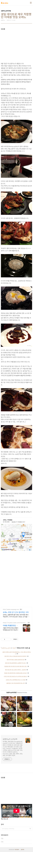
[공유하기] (6, 639)
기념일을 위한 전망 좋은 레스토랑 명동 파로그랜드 (15, 666)
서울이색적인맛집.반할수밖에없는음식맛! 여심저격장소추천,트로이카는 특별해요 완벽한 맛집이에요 (11, 629)
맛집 (14, 648)
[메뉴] (31, 3)
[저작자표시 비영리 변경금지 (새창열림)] (21, 639)
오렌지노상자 (6, 648)
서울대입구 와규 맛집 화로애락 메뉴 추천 (15, 683)
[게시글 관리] (9, 639)
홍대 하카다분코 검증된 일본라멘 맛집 (15, 659)
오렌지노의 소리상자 (10, 739)
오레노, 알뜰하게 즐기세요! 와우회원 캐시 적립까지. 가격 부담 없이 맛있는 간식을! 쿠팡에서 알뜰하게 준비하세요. (16, 616)
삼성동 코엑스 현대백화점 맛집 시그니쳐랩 (15, 679)
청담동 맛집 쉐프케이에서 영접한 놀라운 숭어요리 (15, 673)
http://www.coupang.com (11, 609)
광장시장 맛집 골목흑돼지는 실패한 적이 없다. (15, 663)
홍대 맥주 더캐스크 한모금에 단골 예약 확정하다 (15, 656)
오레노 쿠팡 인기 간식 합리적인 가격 (16, 612)
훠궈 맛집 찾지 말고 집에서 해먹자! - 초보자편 (15, 669)
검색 (30, 828)
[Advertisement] (16, 42)
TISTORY (17, 849)
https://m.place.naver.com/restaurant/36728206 (14, 622)
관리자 (22, 849)
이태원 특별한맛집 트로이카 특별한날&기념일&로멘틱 (11, 625)
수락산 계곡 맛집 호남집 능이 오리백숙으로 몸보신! (15, 676)
